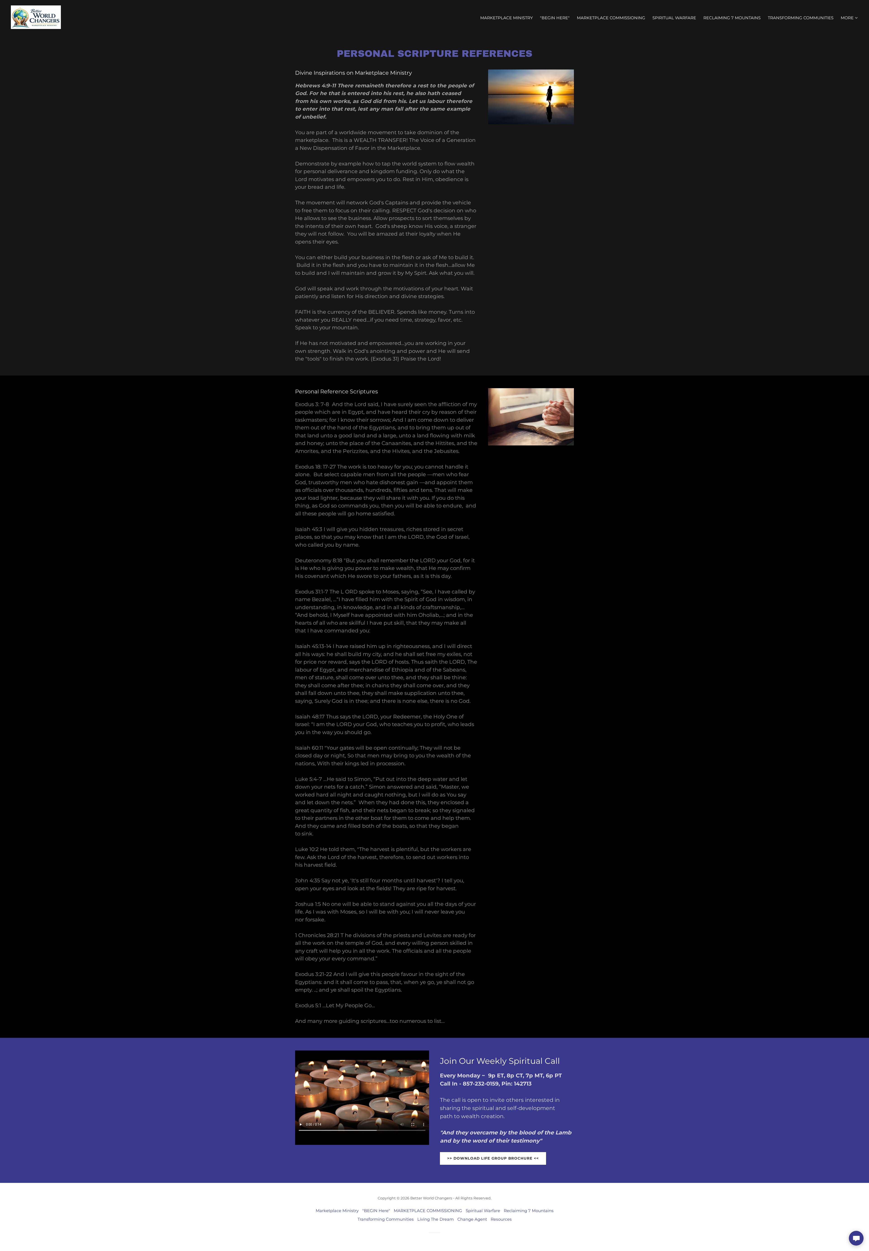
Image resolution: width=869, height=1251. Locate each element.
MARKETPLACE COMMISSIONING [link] (611, 17)
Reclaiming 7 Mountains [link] (732, 17)
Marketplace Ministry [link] (506, 17)
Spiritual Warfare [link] (674, 17)
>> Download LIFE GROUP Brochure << (493, 1158)
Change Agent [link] (472, 1219)
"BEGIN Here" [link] (555, 17)
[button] (849, 18)
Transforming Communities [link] (800, 17)
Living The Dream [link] (435, 1219)
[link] (36, 16)
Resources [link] (501, 1219)
